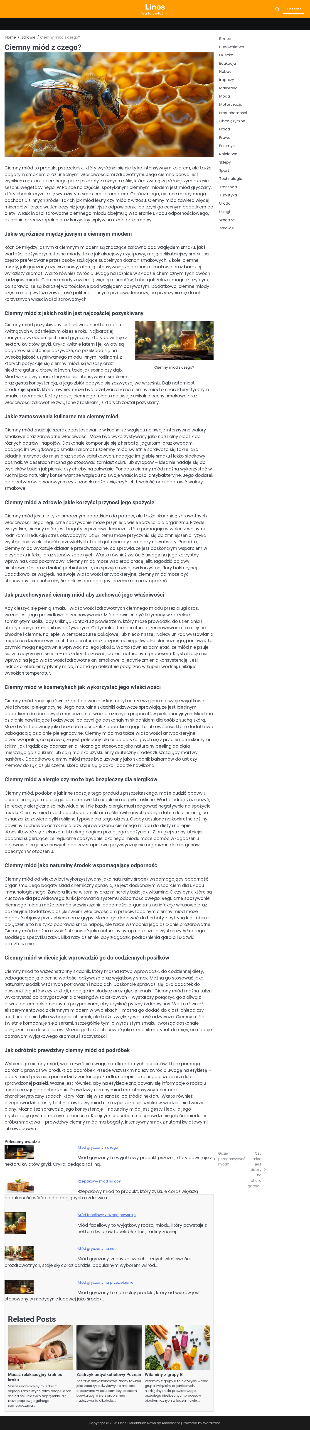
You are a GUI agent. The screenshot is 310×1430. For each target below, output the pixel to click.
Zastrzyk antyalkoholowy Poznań (108, 1374)
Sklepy (225, 162)
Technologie (230, 178)
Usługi (224, 212)
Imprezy (226, 80)
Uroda (225, 203)
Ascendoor (171, 1423)
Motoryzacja (230, 104)
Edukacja (227, 63)
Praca (224, 129)
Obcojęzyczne (232, 121)
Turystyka (228, 195)
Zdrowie (226, 228)
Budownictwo (231, 47)
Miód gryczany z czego (98, 1147)
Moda (224, 96)
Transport (228, 187)
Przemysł (227, 146)
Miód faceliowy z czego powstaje (107, 1214)
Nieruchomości (233, 113)
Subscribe (293, 9)
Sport (224, 170)
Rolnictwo (228, 154)
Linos (155, 6)
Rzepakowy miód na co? (99, 1181)
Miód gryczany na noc (97, 1248)
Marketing (228, 88)
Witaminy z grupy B (164, 1374)
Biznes (225, 38)
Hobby (225, 71)
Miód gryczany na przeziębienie (105, 1282)
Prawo (225, 137)
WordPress (212, 1423)
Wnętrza (227, 220)
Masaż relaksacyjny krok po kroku (35, 1377)
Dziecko (226, 55)
